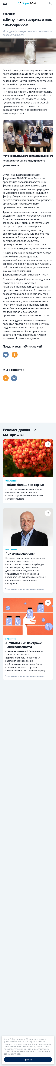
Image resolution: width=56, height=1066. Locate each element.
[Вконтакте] (6, 355)
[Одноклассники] (15, 355)
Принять (28, 1059)
